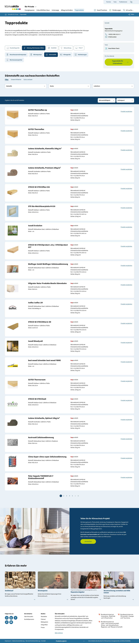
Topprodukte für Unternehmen (117, 62)
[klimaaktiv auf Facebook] (15, 618)
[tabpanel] (69, 89)
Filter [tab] (7, 80)
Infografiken (44, 625)
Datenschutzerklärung (18, 641)
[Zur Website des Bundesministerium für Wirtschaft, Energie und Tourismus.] (126, 616)
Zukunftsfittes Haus (43, 10)
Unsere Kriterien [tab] (16, 79)
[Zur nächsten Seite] (75, 496)
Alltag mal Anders (67, 10)
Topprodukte (79, 10)
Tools (115, 2)
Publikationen (123, 2)
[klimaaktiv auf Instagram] (7, 618)
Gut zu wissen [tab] (28, 79)
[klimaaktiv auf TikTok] (7, 622)
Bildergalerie (44, 622)
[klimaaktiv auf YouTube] (11, 622)
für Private (29, 6)
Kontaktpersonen (29, 619)
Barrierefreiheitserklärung (33, 641)
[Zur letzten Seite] (78, 496)
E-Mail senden (112, 37)
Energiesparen (30, 10)
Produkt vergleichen (126, 111)
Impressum (8, 641)
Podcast (43, 619)
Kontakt (43, 641)
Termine (108, 2)
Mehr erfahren (59, 633)
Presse (43, 627)
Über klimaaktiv (28, 617)
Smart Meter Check (113, 48)
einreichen (88, 541)
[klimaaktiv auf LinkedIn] (11, 618)
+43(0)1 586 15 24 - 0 (114, 34)
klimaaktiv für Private (13, 14)
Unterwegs (55, 10)
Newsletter (44, 617)
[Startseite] (13, 7)
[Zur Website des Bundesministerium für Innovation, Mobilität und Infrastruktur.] (107, 616)
